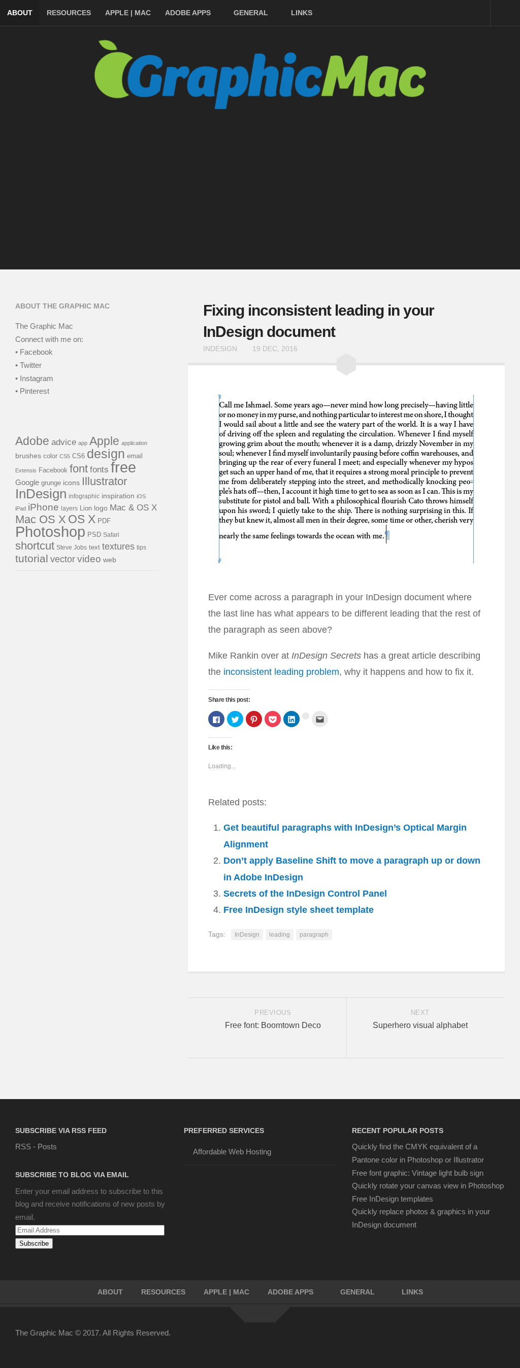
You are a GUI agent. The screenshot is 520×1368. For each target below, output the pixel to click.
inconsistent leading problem (281, 672)
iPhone (43, 507)
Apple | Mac (128, 13)
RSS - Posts (36, 1146)
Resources (69, 13)
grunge (51, 483)
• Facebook (34, 352)
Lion (86, 508)
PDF (104, 521)
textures (118, 546)
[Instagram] (479, 1339)
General (251, 13)
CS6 (78, 456)
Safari (111, 535)
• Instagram (34, 378)
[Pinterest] (443, 1339)
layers (69, 508)
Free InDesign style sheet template (298, 910)
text (94, 547)
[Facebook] (406, 1339)
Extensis (26, 470)
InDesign (220, 349)
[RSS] (498, 1339)
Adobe (32, 441)
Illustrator (104, 481)
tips (141, 547)
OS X (81, 519)
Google (27, 482)
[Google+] (461, 1339)
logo (101, 508)
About (19, 13)
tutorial (31, 558)
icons (71, 482)
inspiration (118, 496)
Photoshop (50, 532)
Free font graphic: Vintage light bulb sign (417, 1173)
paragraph (314, 934)
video (89, 559)
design (106, 454)
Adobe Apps (188, 13)
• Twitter (28, 365)
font (79, 468)
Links (301, 13)
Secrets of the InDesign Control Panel (305, 893)
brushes (28, 456)
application (134, 443)
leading (279, 934)
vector (62, 559)
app (82, 443)
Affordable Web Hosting (232, 1151)
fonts (99, 469)
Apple (104, 441)
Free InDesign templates (392, 1198)
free (123, 467)
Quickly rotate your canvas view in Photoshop (428, 1185)
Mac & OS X (133, 507)
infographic (84, 496)
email (135, 456)
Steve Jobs (71, 547)
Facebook (53, 470)
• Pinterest (32, 391)
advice (63, 442)
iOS (141, 496)
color (50, 456)
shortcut (34, 545)
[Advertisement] (260, 198)
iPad (20, 508)
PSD (94, 534)
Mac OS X (40, 519)
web (109, 560)
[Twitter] (424, 1339)
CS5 (64, 456)
